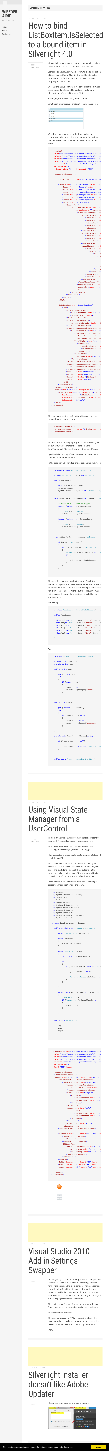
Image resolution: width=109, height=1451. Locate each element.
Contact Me (6, 34)
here (70, 1312)
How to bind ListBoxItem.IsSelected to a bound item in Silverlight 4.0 (65, 40)
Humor (33, 1405)
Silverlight (35, 67)
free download (87, 66)
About (4, 30)
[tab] (5, 2)
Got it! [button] (98, 1447)
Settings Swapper (72, 1304)
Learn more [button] (68, 1447)
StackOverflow (74, 837)
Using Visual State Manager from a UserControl (57, 819)
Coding (34, 65)
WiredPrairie (9, 14)
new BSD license (91, 1307)
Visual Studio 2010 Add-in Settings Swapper (59, 1260)
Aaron (43, 18)
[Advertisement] (65, 791)
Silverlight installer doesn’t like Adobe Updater (58, 1384)
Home (4, 27)
